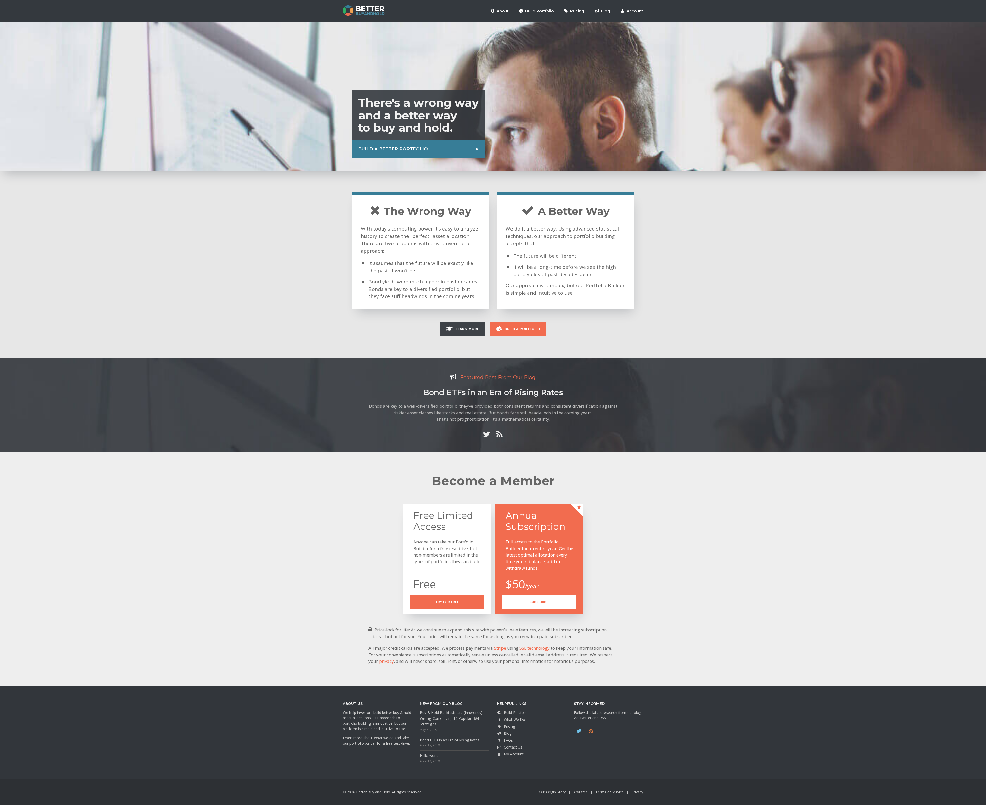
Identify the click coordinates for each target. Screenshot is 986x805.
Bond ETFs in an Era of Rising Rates (493, 392)
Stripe (500, 648)
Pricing (509, 726)
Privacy (637, 792)
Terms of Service (609, 792)
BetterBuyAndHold (364, 10)
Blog (507, 733)
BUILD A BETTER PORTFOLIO (393, 148)
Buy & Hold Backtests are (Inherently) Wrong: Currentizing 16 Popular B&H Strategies (451, 718)
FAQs (508, 740)
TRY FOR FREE (447, 601)
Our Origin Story (552, 792)
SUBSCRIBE (538, 601)
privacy (386, 661)
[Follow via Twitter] (486, 434)
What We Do (514, 719)
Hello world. (429, 755)
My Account (514, 754)
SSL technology (534, 648)
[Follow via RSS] (499, 434)
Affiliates (580, 792)
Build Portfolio (516, 712)
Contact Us (513, 747)
